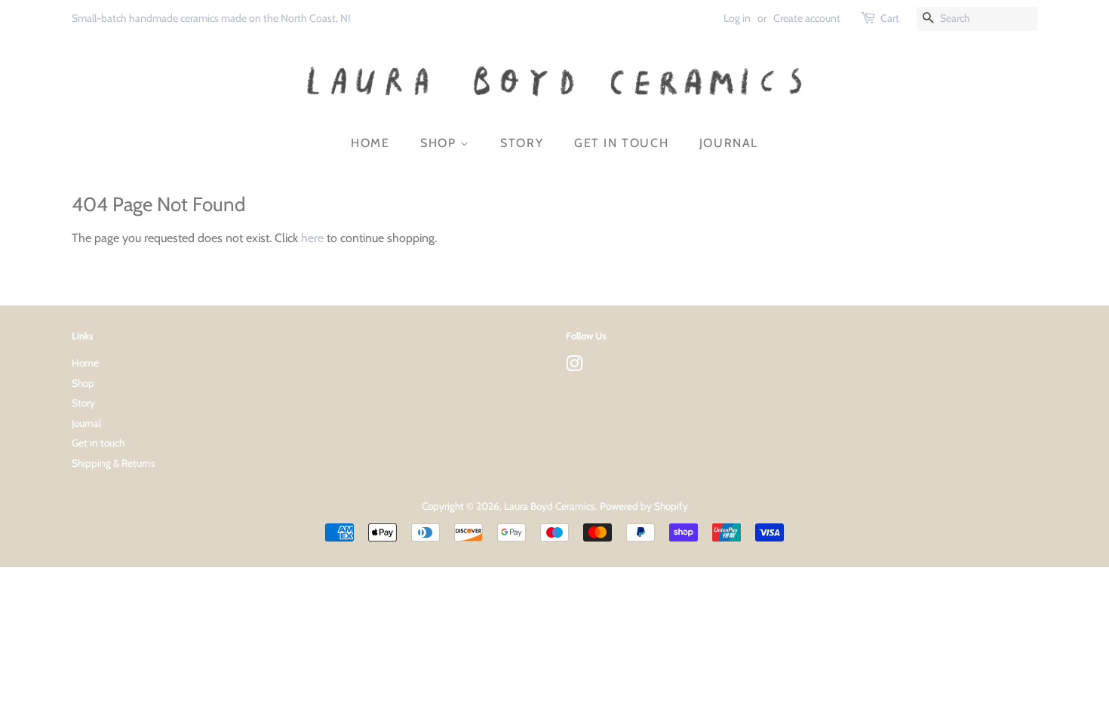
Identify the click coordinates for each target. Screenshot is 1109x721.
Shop (440, 143)
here (312, 238)
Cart (889, 18)
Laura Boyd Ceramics (549, 506)
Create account (806, 18)
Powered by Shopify (644, 506)
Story (521, 143)
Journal (728, 143)
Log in (737, 18)
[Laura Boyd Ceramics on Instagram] (574, 366)
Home (370, 143)
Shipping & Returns (113, 463)
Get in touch (621, 143)
